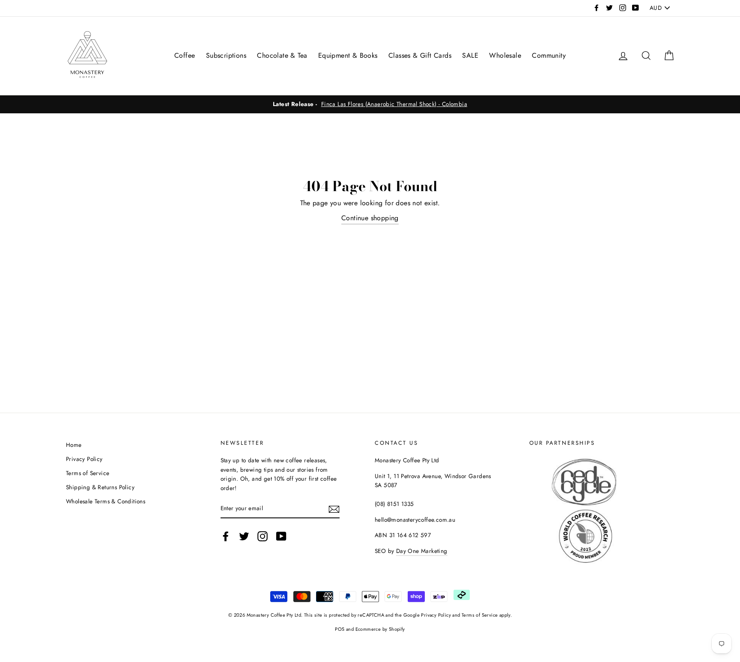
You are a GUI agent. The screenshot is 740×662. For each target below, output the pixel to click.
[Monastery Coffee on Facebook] (226, 536)
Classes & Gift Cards (419, 55)
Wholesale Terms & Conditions (105, 501)
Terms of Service (87, 473)
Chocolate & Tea (282, 55)
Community (549, 55)
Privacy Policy (84, 459)
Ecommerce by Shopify (380, 629)
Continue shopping (370, 218)
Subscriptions (226, 55)
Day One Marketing (422, 551)
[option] (370, 104)
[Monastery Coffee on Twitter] (244, 536)
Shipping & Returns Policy (100, 487)
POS (339, 629)
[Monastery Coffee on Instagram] (262, 536)
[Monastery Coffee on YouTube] (281, 536)
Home (74, 444)
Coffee (184, 55)
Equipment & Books (348, 55)
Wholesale (505, 55)
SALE (470, 55)
